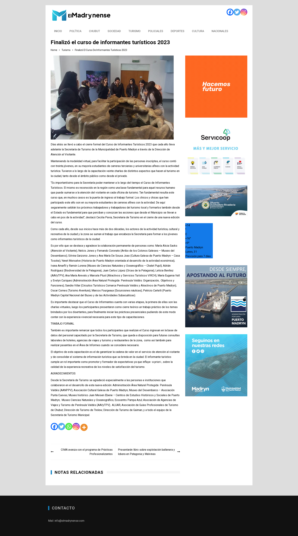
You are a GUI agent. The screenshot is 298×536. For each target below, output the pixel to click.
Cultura (198, 31)
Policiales (155, 31)
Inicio (58, 31)
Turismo (134, 31)
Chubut (94, 31)
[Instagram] (243, 12)
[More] (84, 427)
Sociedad (114, 31)
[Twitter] (237, 12)
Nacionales (220, 31)
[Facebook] (230, 12)
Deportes (177, 31)
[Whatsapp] (68, 427)
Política (75, 31)
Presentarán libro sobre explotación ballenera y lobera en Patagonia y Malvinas (146, 452)
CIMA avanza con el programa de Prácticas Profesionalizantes (87, 452)
